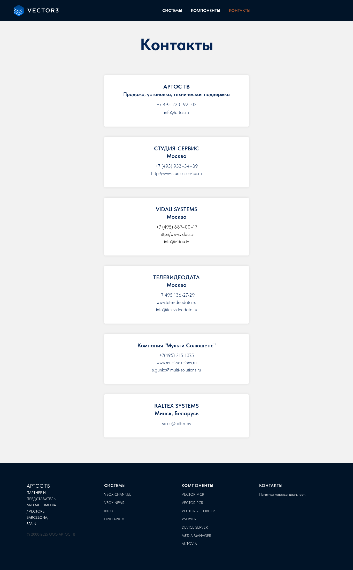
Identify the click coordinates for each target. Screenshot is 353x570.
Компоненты (197, 485)
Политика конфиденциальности (282, 494)
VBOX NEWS (114, 503)
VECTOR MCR (193, 494)
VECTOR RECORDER (198, 511)
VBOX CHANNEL (117, 494)
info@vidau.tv (176, 241)
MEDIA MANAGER (196, 536)
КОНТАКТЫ (239, 10)
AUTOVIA (189, 544)
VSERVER (189, 519)
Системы (115, 485)
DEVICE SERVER (195, 527)
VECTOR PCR (192, 503)
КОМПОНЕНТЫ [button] (205, 10)
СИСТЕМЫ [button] (172, 10)
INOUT (109, 511)
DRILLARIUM (114, 519)
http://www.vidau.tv (176, 234)
